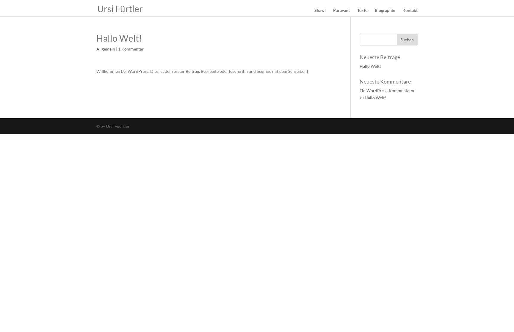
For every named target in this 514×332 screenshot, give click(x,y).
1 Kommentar (131, 48)
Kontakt (410, 10)
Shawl (320, 10)
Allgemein (105, 48)
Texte (362, 10)
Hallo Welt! (370, 66)
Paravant (341, 10)
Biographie (385, 10)
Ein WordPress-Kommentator (387, 90)
